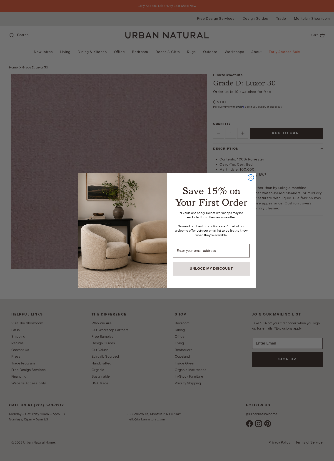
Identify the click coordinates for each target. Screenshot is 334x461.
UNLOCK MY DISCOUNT (211, 269)
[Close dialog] (251, 177)
